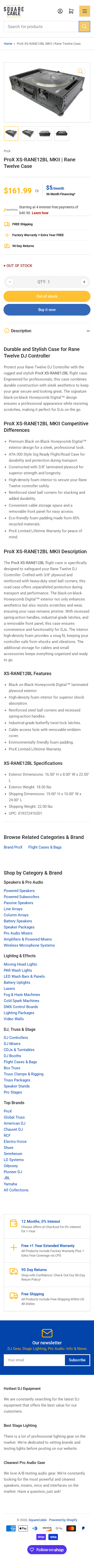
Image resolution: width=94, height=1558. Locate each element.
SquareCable (38, 1520)
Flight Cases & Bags (45, 847)
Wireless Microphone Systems (29, 945)
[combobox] (47, 26)
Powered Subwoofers (21, 897)
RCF (7, 1135)
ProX (7, 151)
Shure (8, 1147)
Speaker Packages (19, 927)
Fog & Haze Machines (22, 994)
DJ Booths (12, 1056)
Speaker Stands (17, 1086)
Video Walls (14, 1019)
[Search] (84, 26)
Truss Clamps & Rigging (23, 1074)
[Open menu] (84, 11)
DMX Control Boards (21, 1007)
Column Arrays (16, 915)
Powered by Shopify (63, 1520)
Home (8, 44)
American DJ (14, 1123)
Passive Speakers (18, 903)
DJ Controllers (16, 1037)
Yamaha (10, 1184)
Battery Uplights (17, 982)
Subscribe (77, 1360)
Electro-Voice (15, 1141)
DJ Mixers (12, 1043)
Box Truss (12, 1068)
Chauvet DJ (13, 1129)
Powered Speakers (19, 890)
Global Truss (14, 1117)
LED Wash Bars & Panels (24, 976)
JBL (7, 1178)
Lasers (9, 988)
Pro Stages (13, 1092)
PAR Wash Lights (18, 970)
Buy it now (47, 309)
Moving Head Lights (20, 964)
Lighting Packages (19, 1013)
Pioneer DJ (13, 1172)
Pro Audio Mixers (18, 933)
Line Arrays (13, 909)
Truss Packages (17, 1080)
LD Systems (14, 1160)
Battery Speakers (18, 921)
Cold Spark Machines (21, 1000)
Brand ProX (13, 847)
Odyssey (11, 1166)
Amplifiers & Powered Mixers (28, 939)
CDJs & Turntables (19, 1050)
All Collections (16, 1190)
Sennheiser (13, 1153)
